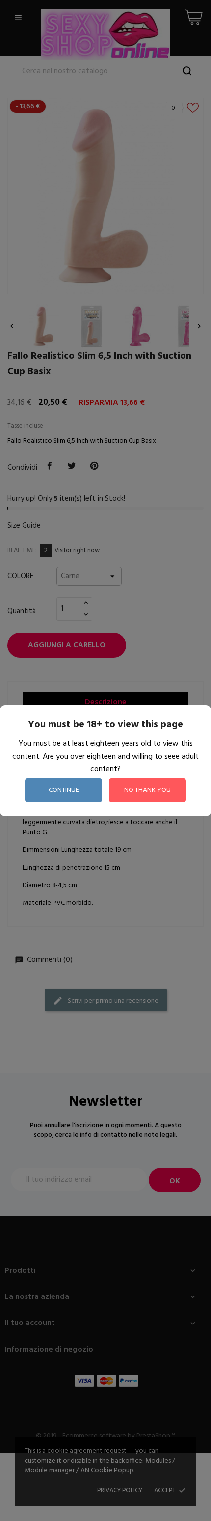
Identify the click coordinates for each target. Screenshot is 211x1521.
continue (64, 790)
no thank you (147, 790)
